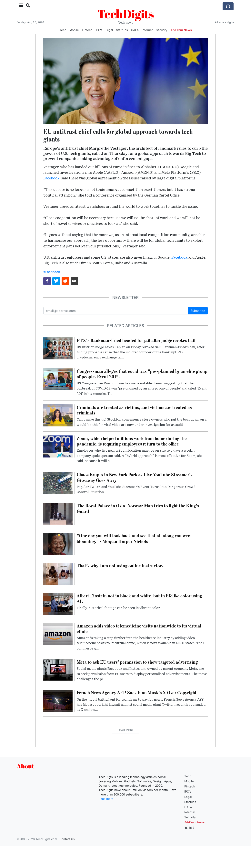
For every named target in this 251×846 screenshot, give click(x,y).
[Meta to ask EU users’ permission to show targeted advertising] (58, 670)
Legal (109, 30)
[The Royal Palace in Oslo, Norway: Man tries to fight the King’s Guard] (58, 513)
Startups (122, 30)
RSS (191, 827)
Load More (125, 730)
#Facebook (51, 272)
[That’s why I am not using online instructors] (58, 573)
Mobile (74, 30)
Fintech (87, 30)
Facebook (51, 178)
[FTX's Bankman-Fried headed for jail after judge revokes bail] (58, 348)
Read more (106, 799)
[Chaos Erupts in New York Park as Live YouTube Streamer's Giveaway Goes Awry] (58, 482)
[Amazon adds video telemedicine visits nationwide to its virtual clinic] (58, 634)
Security (161, 30)
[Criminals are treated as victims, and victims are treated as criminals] (58, 415)
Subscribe (197, 311)
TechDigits (125, 14)
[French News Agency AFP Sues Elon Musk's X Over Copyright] (58, 701)
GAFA (135, 30)
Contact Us (67, 839)
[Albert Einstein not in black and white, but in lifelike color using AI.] (58, 603)
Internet (147, 30)
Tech (62, 30)
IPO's (98, 30)
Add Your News (181, 30)
